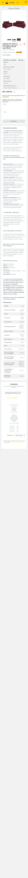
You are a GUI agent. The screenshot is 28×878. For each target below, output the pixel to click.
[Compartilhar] (24, 44)
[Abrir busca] (17, 2)
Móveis (9, 6)
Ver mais (20, 60)
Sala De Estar (16, 6)
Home (4, 6)
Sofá (22, 6)
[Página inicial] (10, 2)
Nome (5, 104)
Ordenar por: (10, 435)
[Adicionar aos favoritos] (20, 44)
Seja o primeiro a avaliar (17, 442)
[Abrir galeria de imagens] (14, 24)
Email (4, 112)
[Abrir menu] (2, 2)
